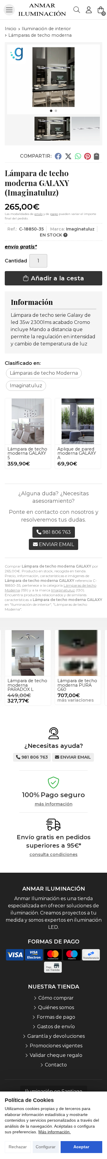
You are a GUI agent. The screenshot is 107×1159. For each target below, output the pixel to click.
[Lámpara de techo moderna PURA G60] (78, 653)
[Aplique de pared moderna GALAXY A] (78, 421)
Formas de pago (56, 1017)
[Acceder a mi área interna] (88, 10)
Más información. (54, 1131)
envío (38, 214)
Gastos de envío (56, 1026)
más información (54, 804)
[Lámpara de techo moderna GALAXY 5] (28, 421)
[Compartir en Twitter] (68, 156)
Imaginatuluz (63, 590)
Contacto (56, 1065)
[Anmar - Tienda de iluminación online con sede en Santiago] (42, 10)
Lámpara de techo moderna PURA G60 (77, 685)
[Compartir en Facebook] (58, 156)
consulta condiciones (53, 854)
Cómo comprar (56, 998)
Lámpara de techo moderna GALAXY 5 (27, 453)
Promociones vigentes (56, 1046)
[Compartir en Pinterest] (87, 156)
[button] (51, 111)
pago (54, 214)
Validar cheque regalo (56, 1055)
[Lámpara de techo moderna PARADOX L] (28, 653)
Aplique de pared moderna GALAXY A (76, 453)
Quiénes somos (56, 1007)
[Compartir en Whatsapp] (78, 156)
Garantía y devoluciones (56, 1036)
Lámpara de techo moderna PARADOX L (27, 685)
